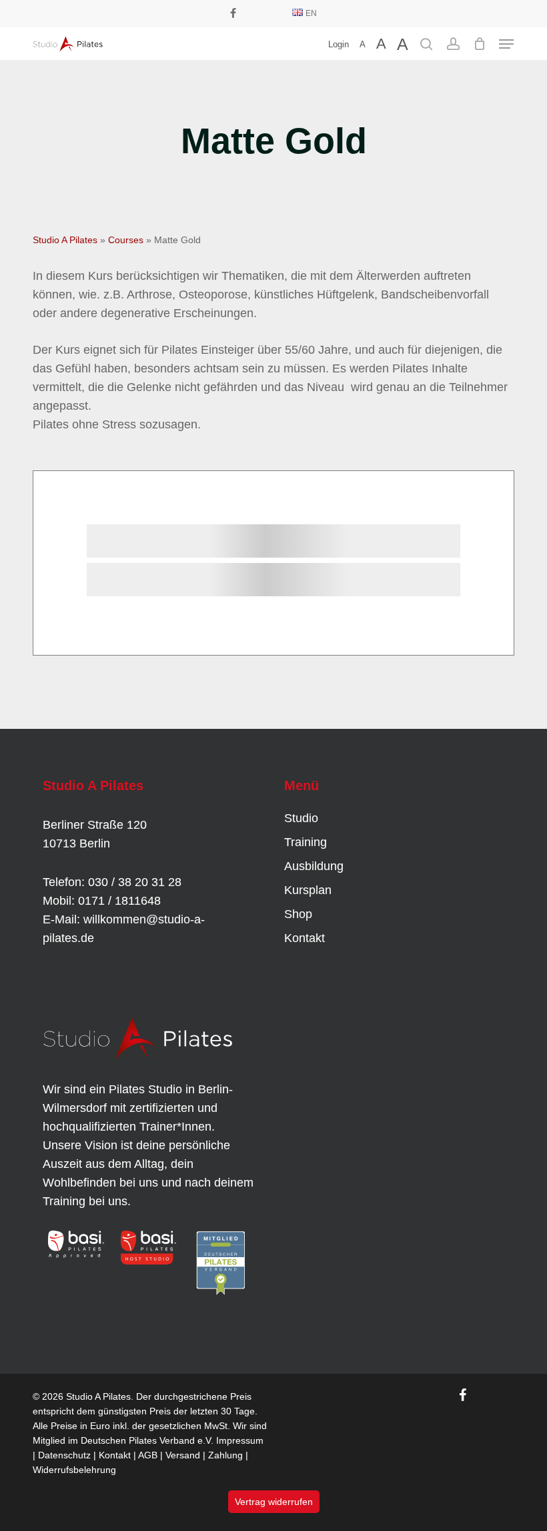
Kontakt (304, 938)
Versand (182, 1455)
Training (305, 842)
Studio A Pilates (65, 240)
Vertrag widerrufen (274, 1501)
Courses (125, 240)
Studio (301, 818)
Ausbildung (314, 866)
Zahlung (225, 1455)
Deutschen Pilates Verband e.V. (147, 1440)
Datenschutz (64, 1455)
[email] (275, 13)
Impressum (239, 1440)
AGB (147, 1455)
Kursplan (308, 890)
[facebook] (233, 13)
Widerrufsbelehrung (74, 1469)
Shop (298, 914)
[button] (506, 44)
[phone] (253, 13)
